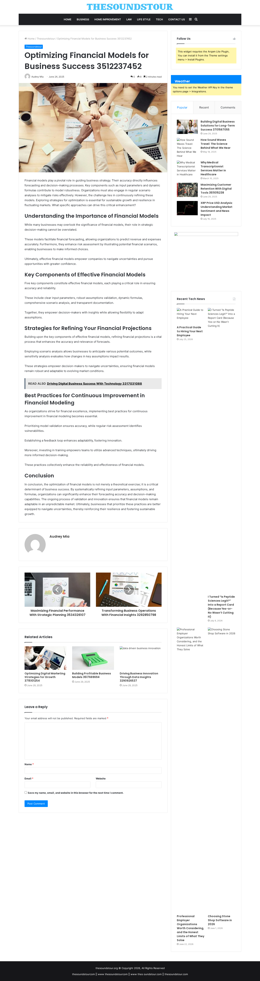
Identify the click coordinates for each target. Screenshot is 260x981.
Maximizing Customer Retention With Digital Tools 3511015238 (216, 189)
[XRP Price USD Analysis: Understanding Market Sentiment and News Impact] (187, 208)
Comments (228, 107)
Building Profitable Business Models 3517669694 (91, 675)
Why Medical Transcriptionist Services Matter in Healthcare (213, 168)
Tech (159, 19)
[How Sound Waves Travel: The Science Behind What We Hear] (187, 148)
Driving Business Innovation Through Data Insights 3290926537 (139, 677)
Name (29, 764)
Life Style (144, 19)
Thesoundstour (46, 38)
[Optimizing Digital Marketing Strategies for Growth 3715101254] (45, 658)
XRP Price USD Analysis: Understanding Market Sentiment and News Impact (217, 209)
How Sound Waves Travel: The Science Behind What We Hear (215, 144)
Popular (182, 107)
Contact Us (176, 19)
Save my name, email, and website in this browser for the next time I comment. (76, 792)
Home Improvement (107, 19)
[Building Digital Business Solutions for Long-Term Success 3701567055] (187, 127)
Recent (204, 107)
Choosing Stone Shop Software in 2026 (220, 920)
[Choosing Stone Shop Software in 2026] (221, 769)
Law (129, 19)
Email (29, 778)
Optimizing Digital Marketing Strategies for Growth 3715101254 (45, 677)
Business (83, 19)
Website (101, 778)
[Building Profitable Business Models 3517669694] (93, 658)
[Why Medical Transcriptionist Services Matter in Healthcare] (187, 168)
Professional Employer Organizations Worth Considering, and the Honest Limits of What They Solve (190, 928)
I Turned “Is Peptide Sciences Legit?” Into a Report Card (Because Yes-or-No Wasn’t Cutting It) (221, 607)
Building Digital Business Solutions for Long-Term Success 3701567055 (218, 125)
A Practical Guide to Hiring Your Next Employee (190, 331)
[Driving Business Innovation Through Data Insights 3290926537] (141, 658)
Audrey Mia (59, 536)
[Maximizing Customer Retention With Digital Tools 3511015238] (187, 190)
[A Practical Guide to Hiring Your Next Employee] (190, 316)
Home (67, 19)
